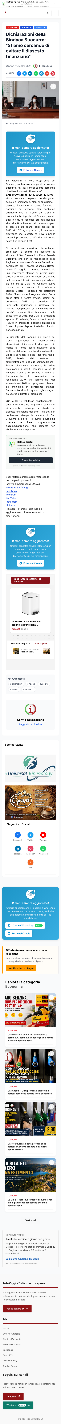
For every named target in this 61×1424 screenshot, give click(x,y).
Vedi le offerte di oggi (21, 968)
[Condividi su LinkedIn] (30, 73)
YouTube (11, 498)
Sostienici (8, 1349)
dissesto (14, 689)
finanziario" (28, 689)
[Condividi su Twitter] (24, 73)
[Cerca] (49, 13)
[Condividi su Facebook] (19, 73)
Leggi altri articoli (29, 724)
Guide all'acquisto (12, 1338)
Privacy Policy (10, 1360)
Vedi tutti (30, 1220)
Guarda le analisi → (30, 460)
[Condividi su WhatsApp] (36, 73)
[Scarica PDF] (52, 73)
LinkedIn (11, 505)
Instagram (11, 501)
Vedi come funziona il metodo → (23, 1258)
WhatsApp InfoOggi (17, 487)
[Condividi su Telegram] (41, 73)
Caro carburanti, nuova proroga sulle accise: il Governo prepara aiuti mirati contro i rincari (27, 1146)
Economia (12, 27)
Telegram (11, 494)
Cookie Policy (10, 1365)
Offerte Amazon (11, 1333)
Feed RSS (7, 1355)
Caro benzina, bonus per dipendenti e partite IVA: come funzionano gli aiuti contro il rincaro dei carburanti (30, 1037)
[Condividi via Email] (47, 73)
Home (6, 1328)
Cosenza (40, 27)
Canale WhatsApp (27, 925)
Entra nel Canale (32, 170)
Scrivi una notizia (12, 1344)
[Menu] (56, 13)
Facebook (11, 491)
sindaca (31, 684)
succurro (44, 684)
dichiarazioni (16, 684)
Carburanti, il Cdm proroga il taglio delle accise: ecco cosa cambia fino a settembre (30, 1092)
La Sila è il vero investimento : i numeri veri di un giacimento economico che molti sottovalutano (30, 1202)
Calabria (26, 27)
